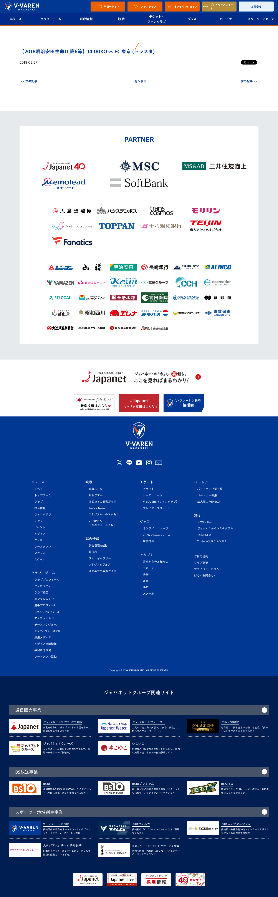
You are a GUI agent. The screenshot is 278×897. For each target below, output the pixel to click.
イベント (39, 527)
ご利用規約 (201, 556)
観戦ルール (96, 488)
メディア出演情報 (45, 643)
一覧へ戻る (139, 81)
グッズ (192, 19)
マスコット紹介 (44, 618)
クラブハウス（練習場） (48, 631)
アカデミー (41, 553)
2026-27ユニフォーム (157, 535)
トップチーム (42, 495)
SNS (197, 515)
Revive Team (97, 508)
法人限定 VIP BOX (208, 501)
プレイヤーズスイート (156, 508)
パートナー (227, 19)
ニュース (38, 482)
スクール (39, 559)
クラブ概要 (41, 592)
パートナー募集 (207, 495)
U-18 (146, 574)
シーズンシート (152, 495)
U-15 (146, 580)
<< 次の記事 (29, 81)
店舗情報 (148, 541)
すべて (38, 488)
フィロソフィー (44, 586)
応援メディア (42, 637)
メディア (39, 533)
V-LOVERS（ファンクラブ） (161, 501)
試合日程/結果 (98, 545)
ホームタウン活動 (45, 656)
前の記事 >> (249, 81)
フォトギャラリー (100, 558)
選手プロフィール (45, 605)
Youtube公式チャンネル (212, 541)
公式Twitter (204, 522)
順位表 (93, 551)
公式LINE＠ (204, 535)
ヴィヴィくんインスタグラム (215, 528)
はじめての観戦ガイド (102, 501)
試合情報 (86, 19)
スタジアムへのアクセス (104, 514)
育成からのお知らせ (155, 561)
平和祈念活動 (42, 650)
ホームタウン (42, 546)
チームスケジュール (46, 624)
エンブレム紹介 (44, 599)
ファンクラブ (42, 514)
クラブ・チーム (50, 19)
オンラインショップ (155, 528)
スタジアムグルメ (100, 564)
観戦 (121, 19)
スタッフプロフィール (47, 612)
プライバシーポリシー (208, 569)
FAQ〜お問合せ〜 (205, 575)
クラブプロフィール (46, 579)
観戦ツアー (96, 495)
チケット (40, 521)
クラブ (38, 501)
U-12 (146, 587)
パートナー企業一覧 (210, 488)
